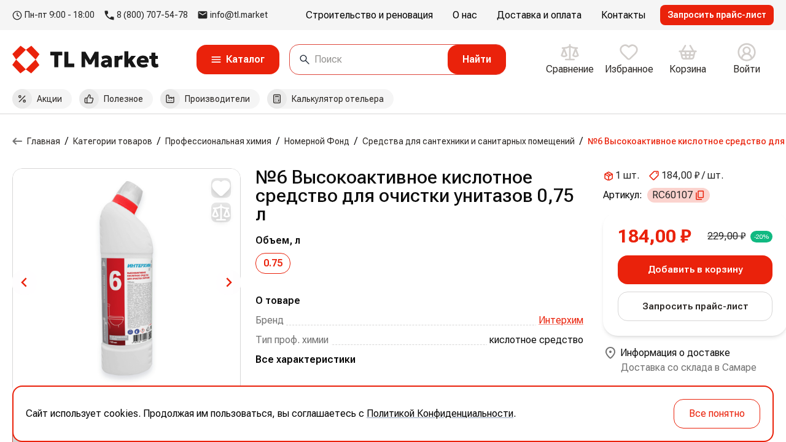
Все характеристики (305, 359)
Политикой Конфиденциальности (440, 413)
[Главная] (17, 141)
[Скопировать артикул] (700, 195)
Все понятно (717, 413)
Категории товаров (112, 141)
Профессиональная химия (218, 141)
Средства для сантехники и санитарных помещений (468, 141)
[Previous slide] (24, 282)
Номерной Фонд (316, 141)
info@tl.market (239, 15)
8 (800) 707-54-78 (152, 15)
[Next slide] (228, 282)
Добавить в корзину (695, 269)
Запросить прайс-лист (716, 15)
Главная (43, 141)
